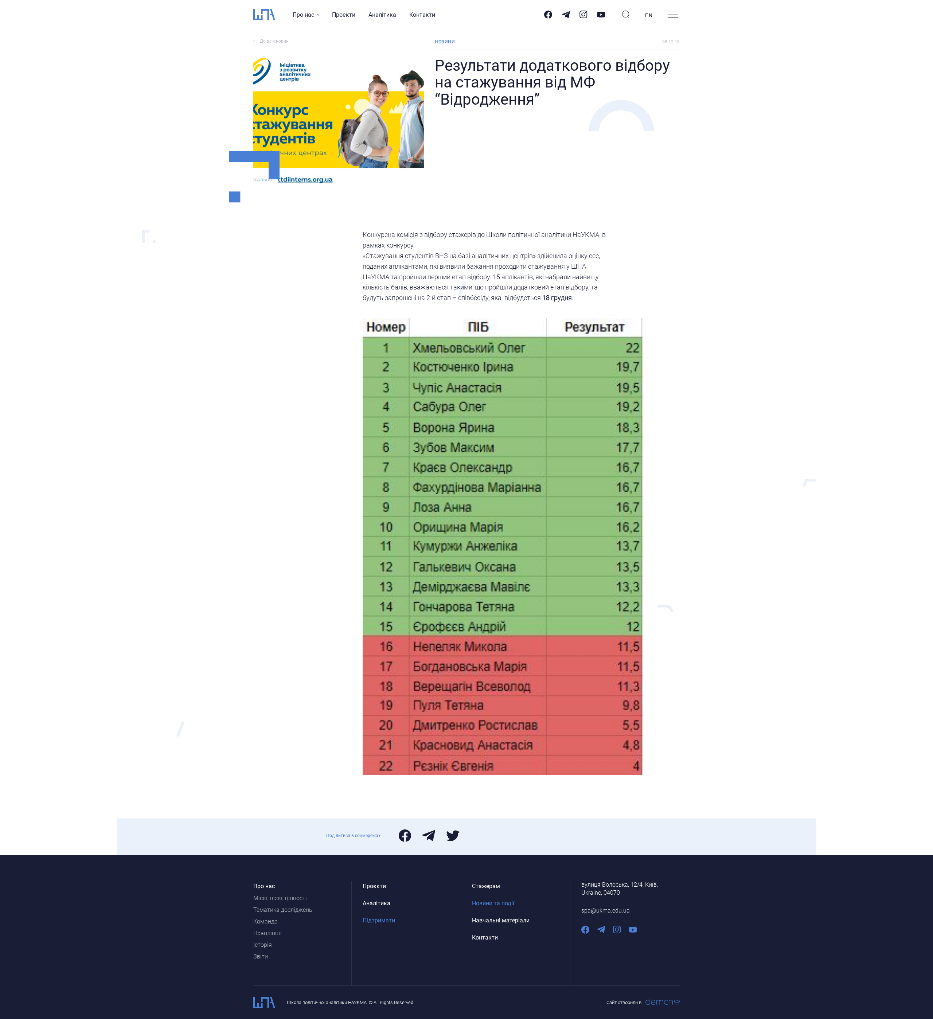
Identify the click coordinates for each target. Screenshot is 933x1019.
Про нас (303, 14)
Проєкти (343, 14)
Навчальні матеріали (501, 920)
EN (649, 15)
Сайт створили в (623, 1002)
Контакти (422, 14)
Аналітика (382, 14)
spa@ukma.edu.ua (605, 910)
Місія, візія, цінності (280, 898)
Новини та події (493, 903)
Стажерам (486, 886)
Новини (444, 41)
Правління (267, 933)
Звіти (260, 956)
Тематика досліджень (282, 909)
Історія (262, 944)
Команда (265, 921)
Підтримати (379, 920)
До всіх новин (274, 41)
